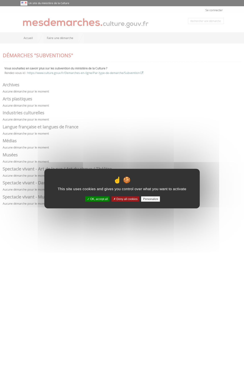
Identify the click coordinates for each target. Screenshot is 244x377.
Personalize (150, 198)
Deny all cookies (127, 198)
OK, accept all (98, 198)
